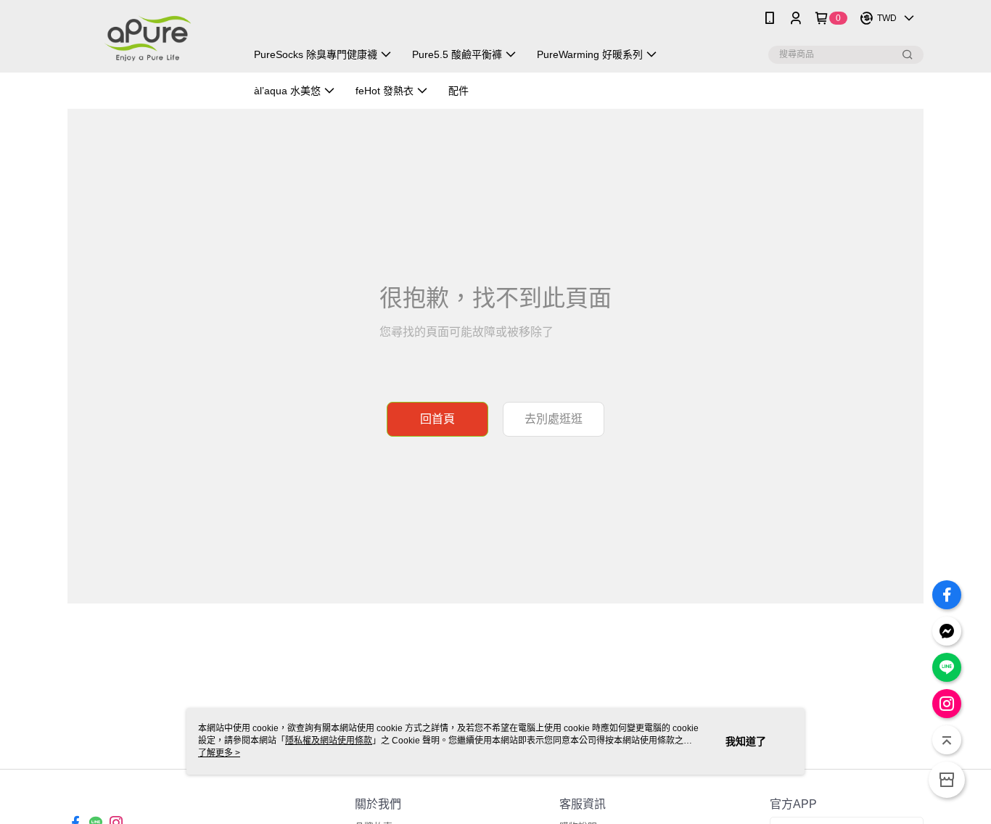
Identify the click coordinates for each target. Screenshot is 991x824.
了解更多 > (219, 753)
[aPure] (148, 38)
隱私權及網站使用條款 (328, 741)
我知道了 (745, 741)
